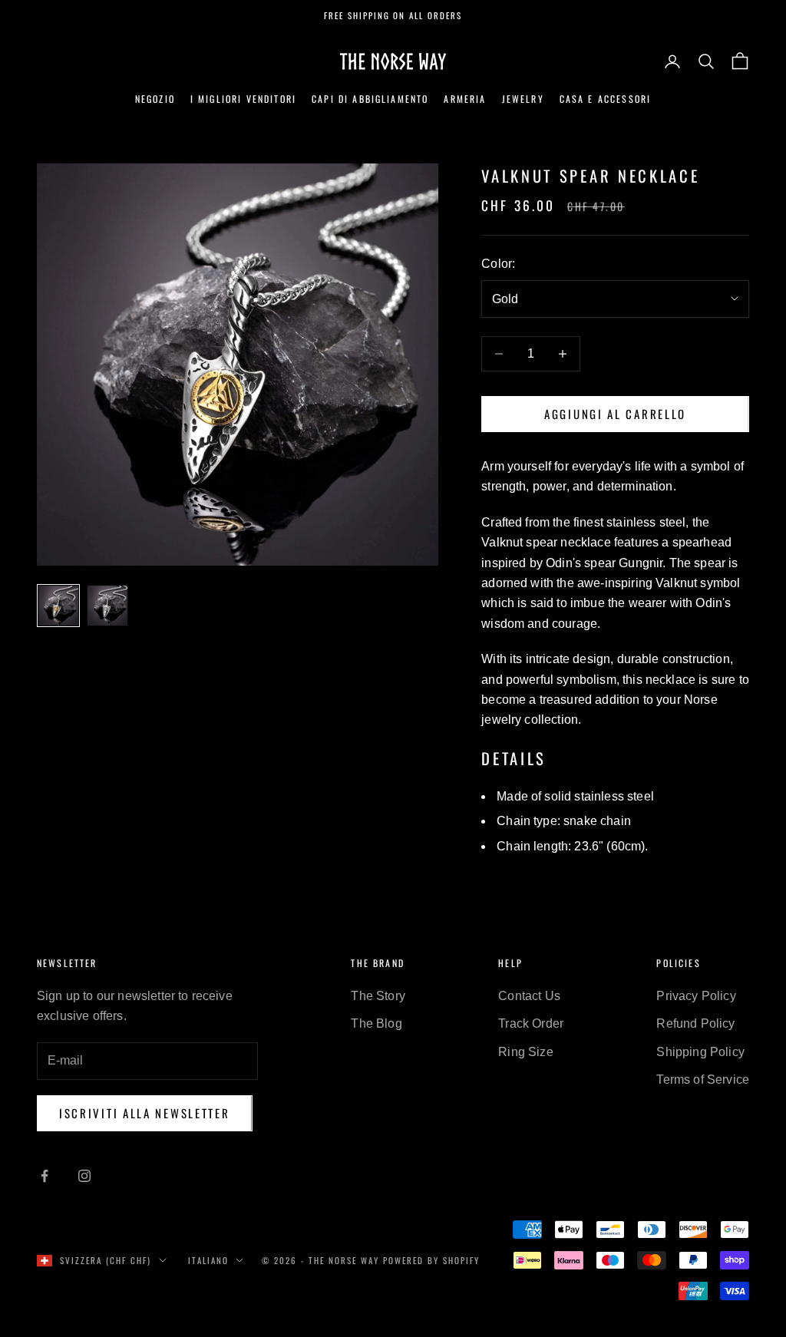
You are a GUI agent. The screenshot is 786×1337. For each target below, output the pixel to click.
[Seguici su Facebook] (44, 1175)
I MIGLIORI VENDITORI (243, 98)
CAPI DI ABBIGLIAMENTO (370, 98)
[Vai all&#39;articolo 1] (58, 605)
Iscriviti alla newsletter (144, 1112)
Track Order (530, 1023)
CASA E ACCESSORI (606, 98)
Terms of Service (702, 1079)
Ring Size (525, 1051)
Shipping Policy (700, 1051)
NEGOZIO (155, 98)
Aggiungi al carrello (615, 413)
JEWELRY (523, 98)
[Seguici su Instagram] (84, 1175)
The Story (378, 995)
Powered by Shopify (431, 1260)
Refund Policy (695, 1023)
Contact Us (529, 995)
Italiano (208, 1260)
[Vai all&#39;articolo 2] (107, 605)
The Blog (376, 1023)
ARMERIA (465, 98)
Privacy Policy (695, 995)
